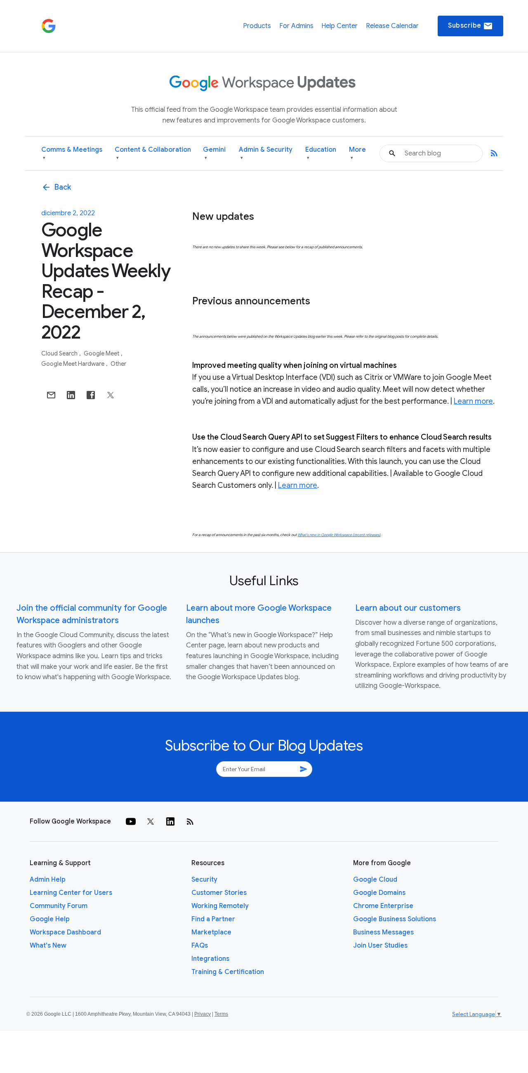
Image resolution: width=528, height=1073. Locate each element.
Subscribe (470, 26)
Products (257, 26)
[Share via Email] (51, 395)
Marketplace (211, 932)
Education (320, 153)
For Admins (296, 26)
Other (118, 363)
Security (204, 879)
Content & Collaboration (153, 153)
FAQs (199, 945)
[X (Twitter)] (150, 821)
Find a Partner (213, 919)
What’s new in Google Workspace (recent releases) (338, 534)
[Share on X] (110, 395)
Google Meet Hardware (73, 363)
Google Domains (379, 893)
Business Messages (383, 932)
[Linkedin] (170, 821)
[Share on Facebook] (91, 395)
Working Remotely (220, 906)
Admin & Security (265, 153)
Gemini (214, 153)
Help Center (339, 26)
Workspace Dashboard (65, 932)
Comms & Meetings (71, 153)
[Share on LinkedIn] (71, 395)
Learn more (473, 401)
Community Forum (58, 906)
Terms (221, 1014)
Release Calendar (392, 26)
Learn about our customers (408, 608)
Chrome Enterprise (383, 906)
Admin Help (48, 879)
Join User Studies (380, 945)
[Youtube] (131, 821)
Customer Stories (219, 893)
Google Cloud (375, 879)
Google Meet (102, 353)
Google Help (50, 919)
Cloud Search (60, 353)
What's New (48, 945)
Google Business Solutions (394, 919)
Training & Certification (227, 972)
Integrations (210, 959)
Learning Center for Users (71, 893)
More (357, 153)
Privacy (202, 1014)
